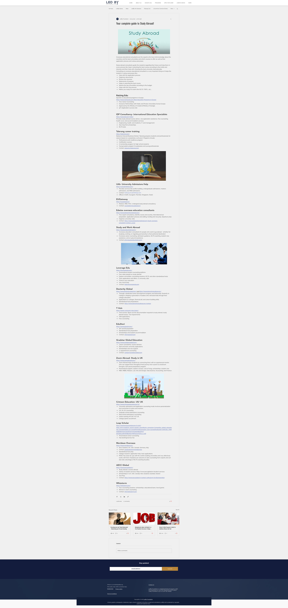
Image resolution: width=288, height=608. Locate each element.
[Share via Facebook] (117, 496)
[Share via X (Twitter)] (120, 496)
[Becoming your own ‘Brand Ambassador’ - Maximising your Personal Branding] (119, 519)
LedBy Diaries (119, 8)
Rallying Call (147, 8)
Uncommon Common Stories (160, 8)
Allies (127, 8)
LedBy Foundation (148, 599)
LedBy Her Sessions (136, 8)
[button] (138, 3)
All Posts (111, 8)
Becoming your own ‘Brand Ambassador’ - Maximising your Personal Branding (119, 528)
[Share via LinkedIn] (124, 496)
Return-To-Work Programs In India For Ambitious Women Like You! (167, 528)
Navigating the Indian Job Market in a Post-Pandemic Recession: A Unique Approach (143, 528)
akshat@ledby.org (118, 584)
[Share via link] (128, 496)
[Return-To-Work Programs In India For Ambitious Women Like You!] (168, 519)
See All (177, 509)
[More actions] (171, 19)
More (172, 8)
